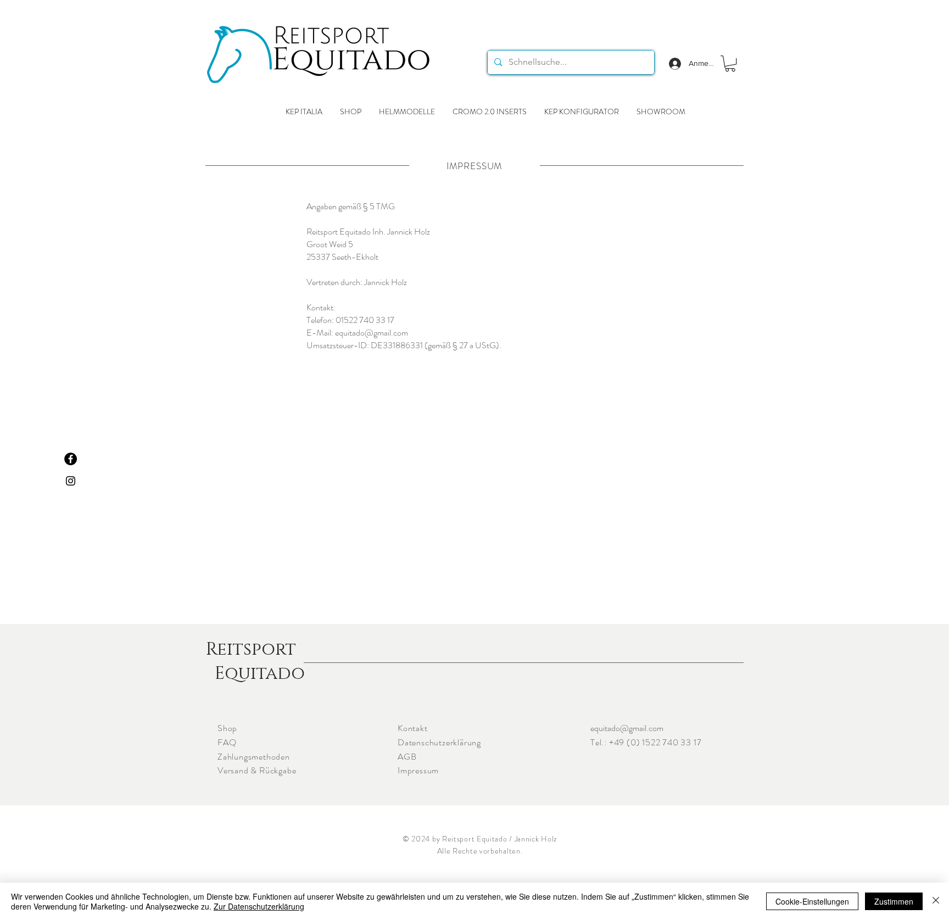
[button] (730, 63)
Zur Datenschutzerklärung (259, 906)
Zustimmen (893, 901)
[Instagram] (70, 481)
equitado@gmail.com (626, 728)
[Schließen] (935, 901)
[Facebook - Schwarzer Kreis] (70, 459)
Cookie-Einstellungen (812, 901)
